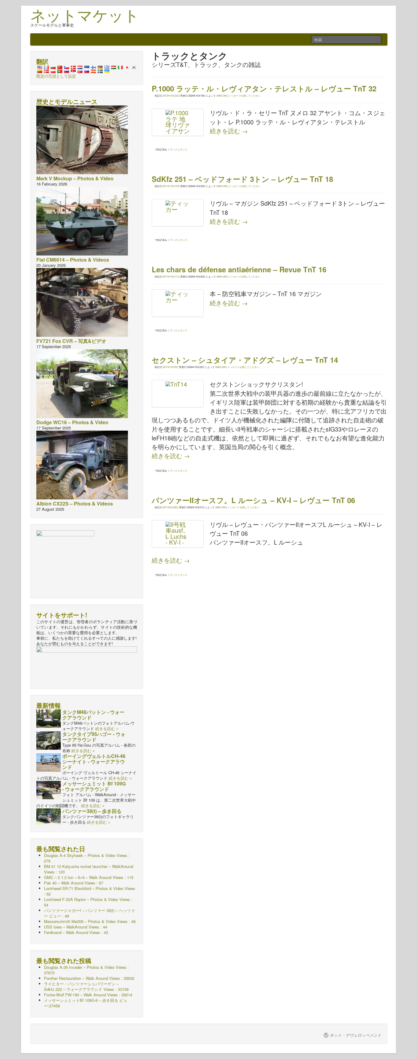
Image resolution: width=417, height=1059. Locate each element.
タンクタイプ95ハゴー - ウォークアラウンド (93, 736)
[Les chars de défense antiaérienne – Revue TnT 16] (178, 303)
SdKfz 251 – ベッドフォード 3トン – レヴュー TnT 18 (242, 179)
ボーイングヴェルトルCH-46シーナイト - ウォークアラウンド (93, 761)
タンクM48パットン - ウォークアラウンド (93, 714)
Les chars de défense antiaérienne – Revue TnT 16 (239, 269)
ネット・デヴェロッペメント (355, 1035)
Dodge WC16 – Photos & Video (72, 422)
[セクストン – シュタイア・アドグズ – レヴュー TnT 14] (178, 393)
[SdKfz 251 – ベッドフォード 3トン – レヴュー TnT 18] (178, 212)
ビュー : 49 (89, 913)
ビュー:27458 (85, 1003)
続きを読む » (106, 728)
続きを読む (229, 131)
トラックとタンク (177, 149)
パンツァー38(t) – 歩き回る (91, 810)
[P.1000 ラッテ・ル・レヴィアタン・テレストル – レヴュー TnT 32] (178, 122)
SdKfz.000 (221, 95)
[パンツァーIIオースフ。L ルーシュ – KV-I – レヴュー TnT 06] (178, 534)
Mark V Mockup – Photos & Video (75, 178)
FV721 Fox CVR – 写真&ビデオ (71, 340)
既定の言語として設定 (56, 76)
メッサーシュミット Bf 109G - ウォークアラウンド (94, 786)
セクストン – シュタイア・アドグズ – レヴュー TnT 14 (245, 360)
